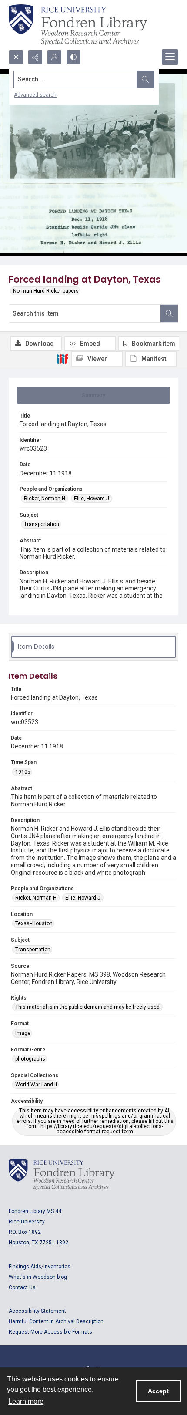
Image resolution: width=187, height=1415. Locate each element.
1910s (22, 772)
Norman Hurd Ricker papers (46, 291)
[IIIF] (62, 358)
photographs (30, 1059)
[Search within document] (169, 313)
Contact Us (22, 1287)
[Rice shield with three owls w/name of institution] (78, 24)
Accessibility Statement (37, 1311)
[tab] (93, 395)
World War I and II (36, 1084)
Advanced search (35, 95)
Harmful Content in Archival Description (56, 1321)
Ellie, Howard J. (92, 498)
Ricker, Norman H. (45, 498)
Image (22, 1033)
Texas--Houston (34, 923)
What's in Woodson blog (38, 1277)
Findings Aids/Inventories (39, 1266)
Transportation (41, 524)
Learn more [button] (25, 1401)
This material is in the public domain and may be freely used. (88, 1007)
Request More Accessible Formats (50, 1332)
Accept (158, 1391)
